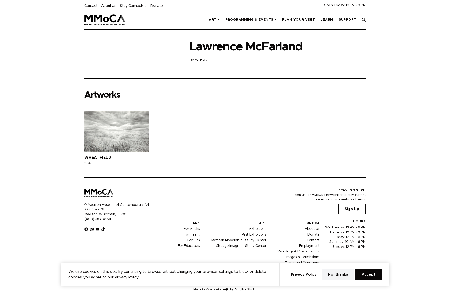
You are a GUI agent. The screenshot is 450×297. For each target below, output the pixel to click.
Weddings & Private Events (298, 251)
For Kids (194, 240)
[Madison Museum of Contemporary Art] (104, 19)
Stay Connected (133, 6)
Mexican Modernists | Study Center (238, 240)
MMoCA (313, 223)
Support (347, 19)
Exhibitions (257, 228)
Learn (327, 19)
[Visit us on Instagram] (92, 229)
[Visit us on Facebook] (86, 229)
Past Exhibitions (254, 234)
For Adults (192, 228)
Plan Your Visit (298, 19)
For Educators (189, 245)
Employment (309, 245)
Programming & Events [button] (249, 19)
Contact (91, 6)
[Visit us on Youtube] (97, 229)
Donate (156, 6)
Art (262, 223)
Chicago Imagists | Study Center (241, 245)
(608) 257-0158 (97, 219)
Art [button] (213, 19)
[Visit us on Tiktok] (103, 229)
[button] (364, 20)
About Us (108, 6)
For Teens (192, 234)
